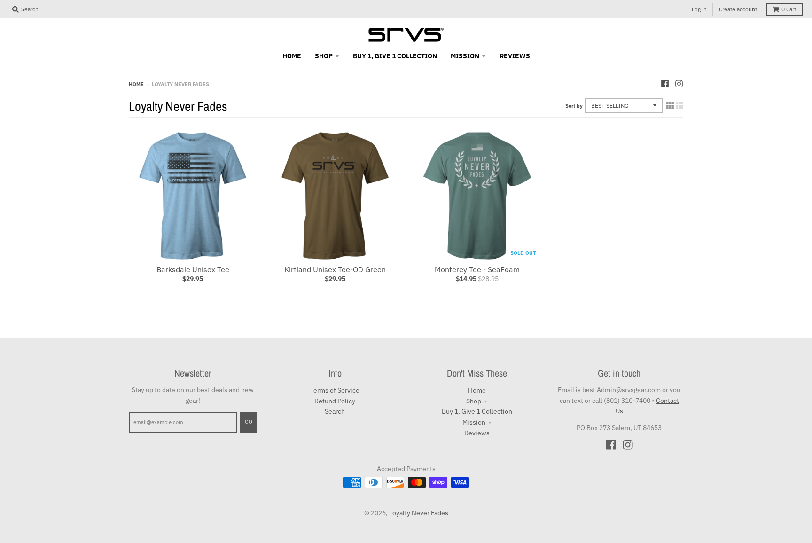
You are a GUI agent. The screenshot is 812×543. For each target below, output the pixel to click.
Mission (473, 422)
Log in (699, 9)
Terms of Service (334, 390)
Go (248, 421)
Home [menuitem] (291, 56)
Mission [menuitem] (465, 56)
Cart (788, 9)
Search (335, 411)
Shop (473, 401)
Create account (738, 9)
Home (136, 84)
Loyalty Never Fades (418, 513)
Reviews (477, 433)
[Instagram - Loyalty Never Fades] (679, 83)
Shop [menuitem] (324, 56)
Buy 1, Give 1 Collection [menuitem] (395, 56)
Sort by (574, 105)
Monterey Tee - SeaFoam (477, 269)
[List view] (679, 106)
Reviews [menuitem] (515, 56)
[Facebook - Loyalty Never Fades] (665, 83)
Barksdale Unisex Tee (192, 269)
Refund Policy (334, 401)
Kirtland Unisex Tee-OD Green (335, 269)
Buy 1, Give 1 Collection (477, 411)
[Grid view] (670, 106)
